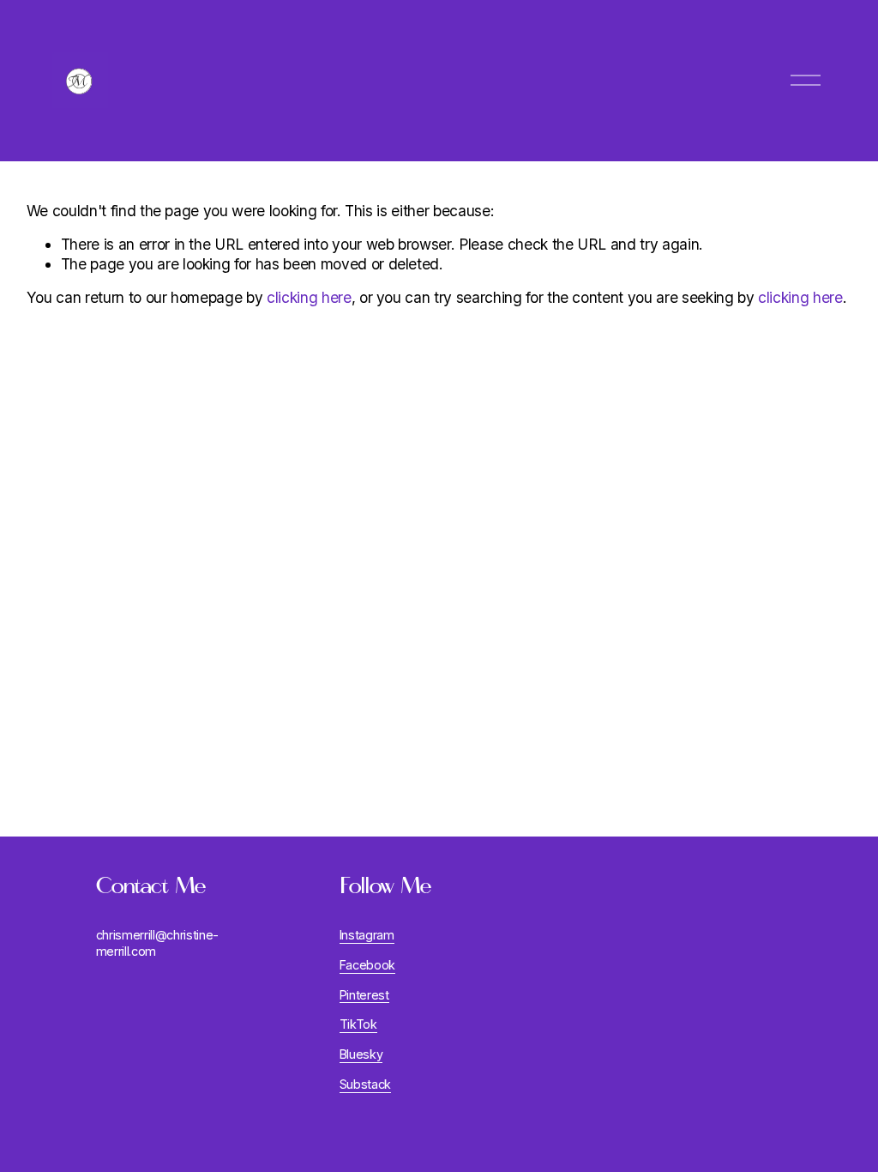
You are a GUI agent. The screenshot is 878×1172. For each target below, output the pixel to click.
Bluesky (361, 1054)
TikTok (358, 1024)
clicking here (309, 297)
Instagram (367, 934)
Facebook (367, 965)
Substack (365, 1084)
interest (367, 995)
